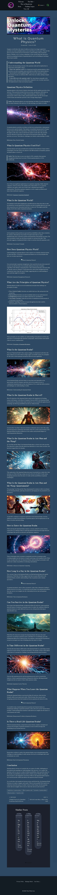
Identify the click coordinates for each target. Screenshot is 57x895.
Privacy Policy (20, 881)
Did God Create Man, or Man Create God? (39, 799)
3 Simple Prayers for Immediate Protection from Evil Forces (17, 799)
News (19, 6)
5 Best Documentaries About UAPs (28, 832)
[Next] (39, 837)
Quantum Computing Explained (21, 195)
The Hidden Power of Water (19, 830)
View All (26, 9)
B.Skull (19, 845)
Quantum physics (11, 793)
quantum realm (20, 793)
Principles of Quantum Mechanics (21, 344)
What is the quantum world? (38, 829)
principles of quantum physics (40, 790)
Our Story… (37, 881)
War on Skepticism (26, 4)
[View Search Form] (48, 5)
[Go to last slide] (18, 837)
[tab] (25, 862)
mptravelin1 (24, 45)
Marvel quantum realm (27, 790)
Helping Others (29, 881)
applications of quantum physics (14, 790)
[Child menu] (41, 5)
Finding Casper (30, 6)
